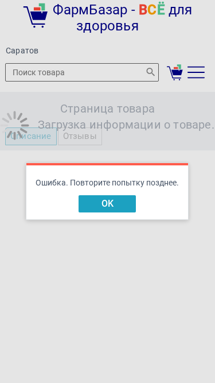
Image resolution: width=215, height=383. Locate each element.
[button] (107, 203)
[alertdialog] (107, 191)
